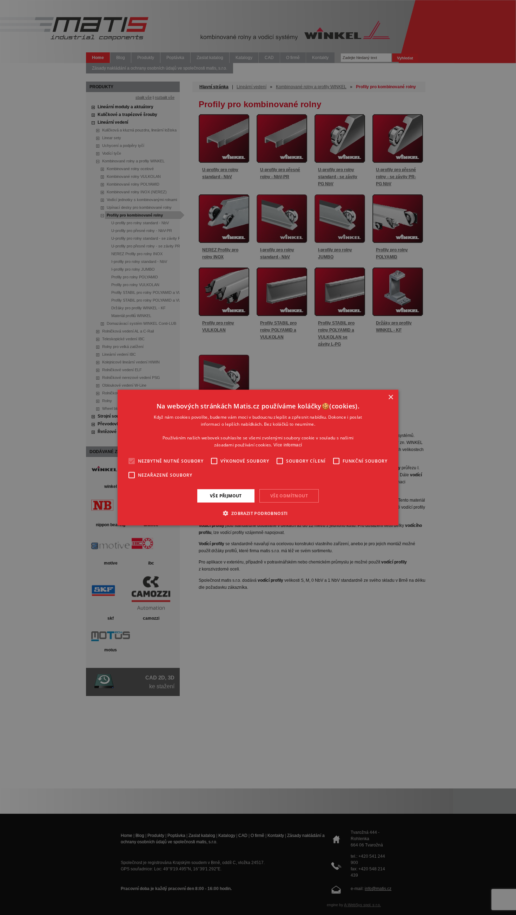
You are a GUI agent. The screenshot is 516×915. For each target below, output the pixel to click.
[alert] (258, 457)
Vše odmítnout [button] (289, 495)
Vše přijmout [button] (226, 495)
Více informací (287, 445)
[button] (257, 513)
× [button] (390, 397)
